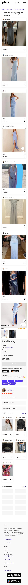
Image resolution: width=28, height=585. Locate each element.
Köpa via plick (9, 403)
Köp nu (14, 363)
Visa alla (24, 413)
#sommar (12, 383)
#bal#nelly (5, 383)
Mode (12, 9)
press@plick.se (7, 570)
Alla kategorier (5, 9)
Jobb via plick (7, 559)
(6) (13, 393)
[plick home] (5, 2)
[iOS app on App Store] (5, 371)
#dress (4, 380)
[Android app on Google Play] (15, 371)
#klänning (10, 380)
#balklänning (19, 380)
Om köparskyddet (10, 408)
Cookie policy (7, 543)
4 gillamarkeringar (8, 355)
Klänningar (21, 9)
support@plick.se (8, 556)
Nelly (7, 349)
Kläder (16, 9)
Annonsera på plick (9, 563)
